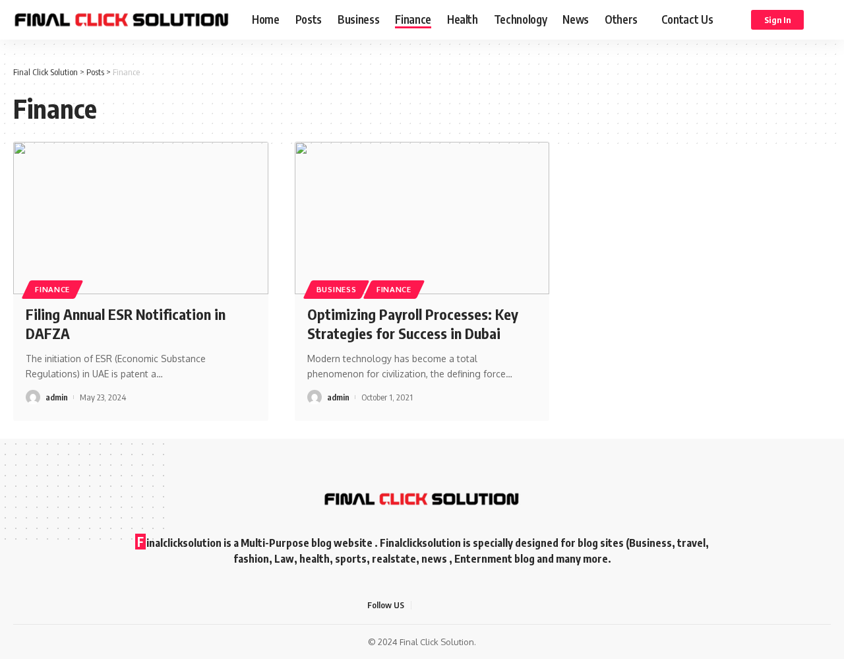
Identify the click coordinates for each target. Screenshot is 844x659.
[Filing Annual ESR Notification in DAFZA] (140, 218)
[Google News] (469, 605)
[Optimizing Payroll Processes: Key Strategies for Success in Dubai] (422, 218)
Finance (52, 289)
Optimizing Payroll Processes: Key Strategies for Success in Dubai (412, 323)
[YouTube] (453, 605)
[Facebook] (422, 605)
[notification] (822, 19)
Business (336, 289)
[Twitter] (438, 605)
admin (56, 397)
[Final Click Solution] (122, 20)
